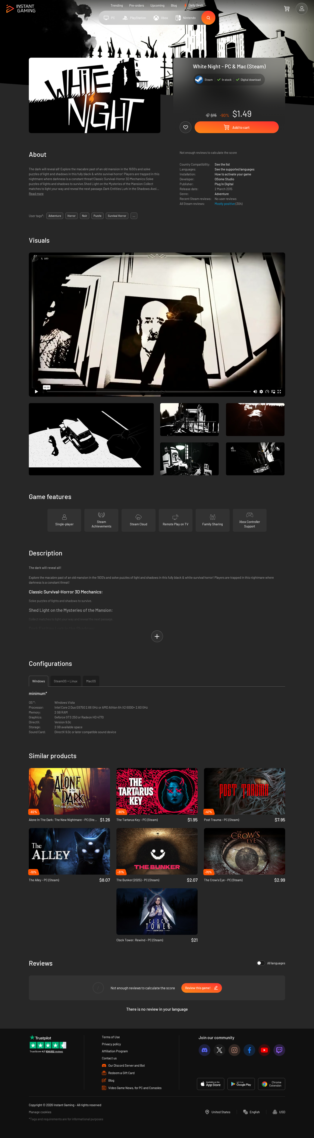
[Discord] (204, 1050)
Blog (174, 5)
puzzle (97, 215)
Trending (117, 5)
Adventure (222, 194)
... (134, 215)
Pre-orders (136, 5)
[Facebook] (249, 1050)
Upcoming (157, 5)
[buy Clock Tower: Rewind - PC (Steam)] (157, 911)
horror (71, 215)
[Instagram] (234, 1050)
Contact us (109, 1058)
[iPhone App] (210, 1084)
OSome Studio (224, 179)
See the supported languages (234, 169)
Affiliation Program (115, 1051)
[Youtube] (264, 1050)
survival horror (117, 215)
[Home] (20, 9)
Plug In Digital (224, 184)
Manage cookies (40, 1112)
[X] (219, 1050)
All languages (276, 963)
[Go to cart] (286, 8)
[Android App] (241, 1084)
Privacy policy (111, 1044)
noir (84, 215)
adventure (54, 215)
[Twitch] (279, 1050)
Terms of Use (111, 1037)
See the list (222, 164)
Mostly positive (225, 204)
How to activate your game (233, 174)
